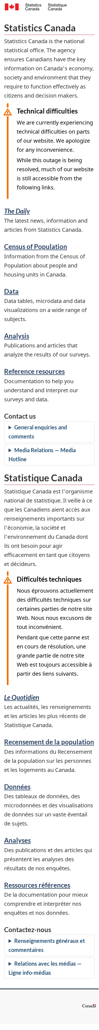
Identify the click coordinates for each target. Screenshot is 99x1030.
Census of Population (35, 246)
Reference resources (34, 371)
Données (17, 787)
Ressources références (37, 885)
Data (11, 291)
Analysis (16, 336)
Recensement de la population (49, 742)
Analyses (17, 840)
